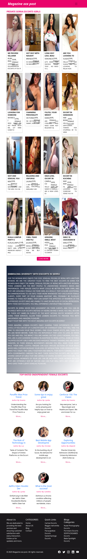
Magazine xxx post (22, 4)
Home (28, 523)
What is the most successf (43, 487)
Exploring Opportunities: (68, 441)
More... (19, 416)
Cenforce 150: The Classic (68, 395)
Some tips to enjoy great (44, 395)
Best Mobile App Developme (43, 441)
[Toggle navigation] (76, 4)
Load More (43, 258)
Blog (27, 528)
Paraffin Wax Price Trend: (18, 395)
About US (29, 525)
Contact (29, 531)
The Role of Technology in (18, 441)
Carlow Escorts (51, 523)
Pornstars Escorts (71, 531)
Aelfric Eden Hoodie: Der (18, 487)
